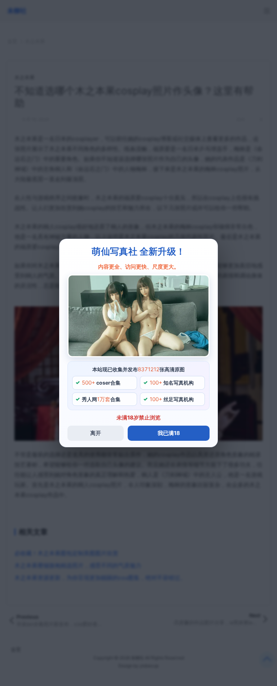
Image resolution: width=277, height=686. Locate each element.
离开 (95, 433)
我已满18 (169, 433)
